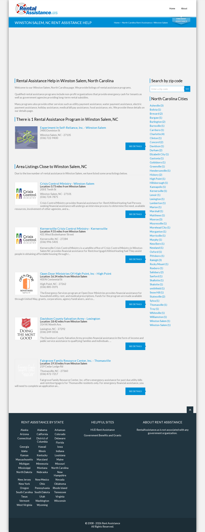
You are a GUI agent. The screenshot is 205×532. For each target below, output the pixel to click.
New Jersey (24, 479)
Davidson (157, 146)
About (184, 8)
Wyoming (42, 504)
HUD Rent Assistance (102, 429)
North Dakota (24, 472)
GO (187, 88)
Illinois (42, 451)
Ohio (42, 483)
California (42, 434)
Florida (60, 442)
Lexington (157, 199)
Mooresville (158, 223)
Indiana (60, 451)
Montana (42, 467)
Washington (42, 500)
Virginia (60, 496)
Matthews (157, 215)
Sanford (156, 276)
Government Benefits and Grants (102, 435)
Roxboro (156, 268)
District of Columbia (42, 440)
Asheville (157, 105)
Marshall (156, 211)
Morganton (158, 231)
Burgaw (156, 117)
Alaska (24, 429)
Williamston (158, 317)
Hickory (156, 174)
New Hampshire (60, 473)
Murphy (156, 239)
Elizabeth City (159, 154)
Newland (156, 247)
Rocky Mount (159, 264)
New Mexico (42, 479)
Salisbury (157, 272)
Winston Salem (160, 321)
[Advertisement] (102, 53)
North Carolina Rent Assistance (137, 22)
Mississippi (24, 467)
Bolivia (155, 109)
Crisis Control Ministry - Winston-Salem (67, 183)
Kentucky (42, 455)
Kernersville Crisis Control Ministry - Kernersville (73, 228)
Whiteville (157, 312)
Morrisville (158, 235)
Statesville (157, 296)
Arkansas (60, 429)
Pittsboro (157, 255)
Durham (156, 150)
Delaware (60, 438)
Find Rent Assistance (181, 20)
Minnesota (42, 463)
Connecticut (24, 438)
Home (172, 8)
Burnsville (157, 125)
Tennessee (60, 492)
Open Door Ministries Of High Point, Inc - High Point (75, 273)
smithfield (157, 288)
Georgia (24, 446)
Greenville (157, 166)
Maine (60, 459)
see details (135, 146)
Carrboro (157, 130)
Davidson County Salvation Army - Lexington (70, 318)
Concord (156, 142)
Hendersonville (160, 170)
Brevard (156, 113)
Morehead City (160, 227)
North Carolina (59, 467)
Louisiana (60, 455)
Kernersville (158, 190)
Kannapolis (158, 186)
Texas (24, 496)
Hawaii (42, 446)
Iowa (60, 446)
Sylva (154, 300)
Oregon (24, 488)
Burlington (157, 121)
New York (24, 483)
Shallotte (157, 280)
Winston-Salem (160, 325)
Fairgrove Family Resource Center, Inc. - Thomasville (75, 360)
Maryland (42, 459)
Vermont (24, 500)
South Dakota (42, 492)
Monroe (156, 219)
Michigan (24, 463)
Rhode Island (60, 488)
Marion (155, 207)
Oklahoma (60, 483)
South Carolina (24, 492)
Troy (154, 308)
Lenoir (155, 195)
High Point (157, 178)
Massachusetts (24, 459)
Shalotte (156, 284)
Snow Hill (157, 292)
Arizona (24, 434)
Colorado (60, 434)
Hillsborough (159, 182)
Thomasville (158, 304)
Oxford (156, 251)
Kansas (24, 455)
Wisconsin (60, 500)
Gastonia (157, 158)
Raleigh (156, 260)
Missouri (60, 463)
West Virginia (24, 504)
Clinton (156, 138)
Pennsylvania (42, 488)
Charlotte (157, 134)
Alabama (42, 429)
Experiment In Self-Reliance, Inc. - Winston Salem (73, 127)
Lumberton (158, 203)
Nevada (60, 479)
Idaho (24, 451)
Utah (42, 496)
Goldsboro (158, 162)
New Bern (157, 243)
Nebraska (42, 472)
